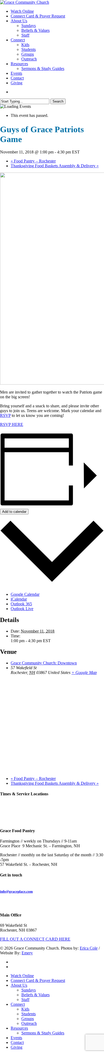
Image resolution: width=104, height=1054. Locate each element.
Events (16, 1037)
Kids (25, 1009)
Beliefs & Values (35, 995)
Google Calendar (25, 594)
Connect (18, 1004)
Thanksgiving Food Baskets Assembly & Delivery (55, 166)
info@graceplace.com (16, 891)
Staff (25, 999)
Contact (17, 1042)
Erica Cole (89, 948)
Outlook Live (22, 608)
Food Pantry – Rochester (33, 161)
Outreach (29, 1023)
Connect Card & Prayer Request (38, 980)
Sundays (28, 990)
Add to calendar (14, 512)
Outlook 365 (21, 604)
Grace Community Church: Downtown (44, 663)
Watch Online (22, 975)
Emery (27, 953)
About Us (19, 985)
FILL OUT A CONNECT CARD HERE (35, 939)
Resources (19, 1028)
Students (28, 1014)
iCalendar (19, 599)
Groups (27, 1018)
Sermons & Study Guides (42, 1033)
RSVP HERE (11, 424)
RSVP (5, 415)
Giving (16, 1047)
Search (58, 101)
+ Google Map (84, 672)
